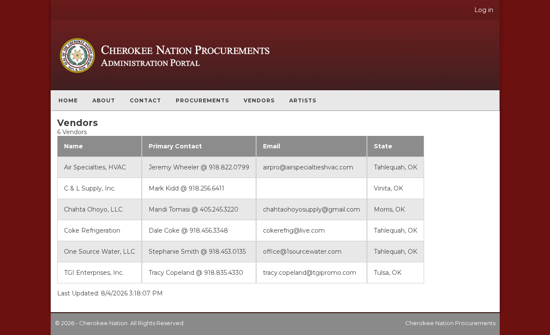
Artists (302, 100)
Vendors (259, 100)
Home (68, 100)
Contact (145, 100)
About (103, 100)
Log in (483, 10)
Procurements (202, 100)
